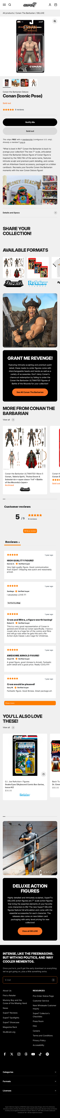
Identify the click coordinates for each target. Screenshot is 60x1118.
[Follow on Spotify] (47, 1054)
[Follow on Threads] (26, 1054)
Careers (36, 1031)
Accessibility (38, 1045)
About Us (7, 990)
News (5, 1008)
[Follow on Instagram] (19, 1054)
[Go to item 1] (7, 83)
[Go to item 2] (16, 83)
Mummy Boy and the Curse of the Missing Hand (15, 1001)
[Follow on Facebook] (5, 1054)
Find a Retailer (9, 995)
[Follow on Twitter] (12, 1054)
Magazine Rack (10, 1027)
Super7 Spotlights (11, 1017)
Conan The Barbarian (25, 13)
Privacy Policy (39, 1040)
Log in (22, 142)
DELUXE (40, 13)
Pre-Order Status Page (43, 996)
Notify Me (30, 122)
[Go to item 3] (24, 83)
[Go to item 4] (33, 83)
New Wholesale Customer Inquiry (44, 1007)
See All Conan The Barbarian (30, 392)
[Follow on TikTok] (40, 1054)
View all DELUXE (30, 931)
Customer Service (41, 1001)
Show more (9, 703)
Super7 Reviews (10, 1013)
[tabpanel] (30, 628)
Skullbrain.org (9, 1032)
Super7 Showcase (11, 1022)
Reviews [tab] (12, 542)
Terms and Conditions (43, 1035)
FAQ (35, 1026)
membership (27, 139)
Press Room (38, 1021)
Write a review (30, 531)
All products (8, 13)
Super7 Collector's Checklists (41, 1015)
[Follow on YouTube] (33, 1054)
